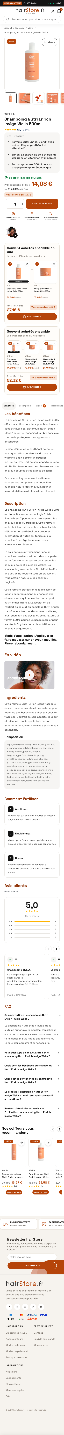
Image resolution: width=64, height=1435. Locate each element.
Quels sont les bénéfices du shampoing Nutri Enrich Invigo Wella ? (32, 1067)
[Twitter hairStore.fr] (41, 1307)
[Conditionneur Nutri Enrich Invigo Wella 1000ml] (40, 1152)
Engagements (13, 1377)
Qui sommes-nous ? (16, 1332)
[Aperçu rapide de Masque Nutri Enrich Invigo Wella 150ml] (54, 264)
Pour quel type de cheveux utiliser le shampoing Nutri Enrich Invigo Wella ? (32, 1054)
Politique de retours (16, 1357)
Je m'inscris (32, 1265)
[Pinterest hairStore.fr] (33, 1307)
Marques (19, 28)
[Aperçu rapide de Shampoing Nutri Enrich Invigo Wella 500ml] (27, 264)
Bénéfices (9, 405)
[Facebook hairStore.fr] (9, 1307)
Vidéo (40, 405)
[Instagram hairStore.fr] (17, 1307)
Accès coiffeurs (14, 1339)
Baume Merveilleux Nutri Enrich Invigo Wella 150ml (11, 1176)
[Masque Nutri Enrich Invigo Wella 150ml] (45, 272)
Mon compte (41, 1345)
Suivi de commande (44, 1339)
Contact (38, 1332)
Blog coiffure (13, 1384)
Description (25, 405)
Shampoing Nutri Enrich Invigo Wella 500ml (17, 290)
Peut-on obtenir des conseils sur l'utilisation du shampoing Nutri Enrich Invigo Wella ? (32, 1111)
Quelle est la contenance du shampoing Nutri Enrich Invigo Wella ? (32, 1080)
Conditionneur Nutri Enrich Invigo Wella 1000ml (39, 1176)
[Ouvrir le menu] (6, 11)
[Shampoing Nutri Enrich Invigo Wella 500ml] (18, 272)
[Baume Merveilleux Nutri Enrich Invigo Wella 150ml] (14, 1152)
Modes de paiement (17, 1351)
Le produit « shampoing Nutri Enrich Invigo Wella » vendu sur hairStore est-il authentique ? (32, 1095)
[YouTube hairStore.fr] (25, 1307)
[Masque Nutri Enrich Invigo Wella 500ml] (50, 347)
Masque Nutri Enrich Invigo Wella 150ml (43, 290)
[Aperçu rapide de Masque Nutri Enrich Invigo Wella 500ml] (54, 343)
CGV (8, 1396)
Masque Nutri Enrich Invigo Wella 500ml (49, 361)
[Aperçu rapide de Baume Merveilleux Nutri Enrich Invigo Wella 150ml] (21, 1142)
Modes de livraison (16, 1345)
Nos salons (11, 1371)
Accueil (8, 28)
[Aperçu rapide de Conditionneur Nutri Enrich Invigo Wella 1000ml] (48, 1142)
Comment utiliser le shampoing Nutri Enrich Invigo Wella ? (32, 1016)
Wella (30, 28)
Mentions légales (15, 1390)
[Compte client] (53, 11)
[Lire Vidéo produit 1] (11, 232)
